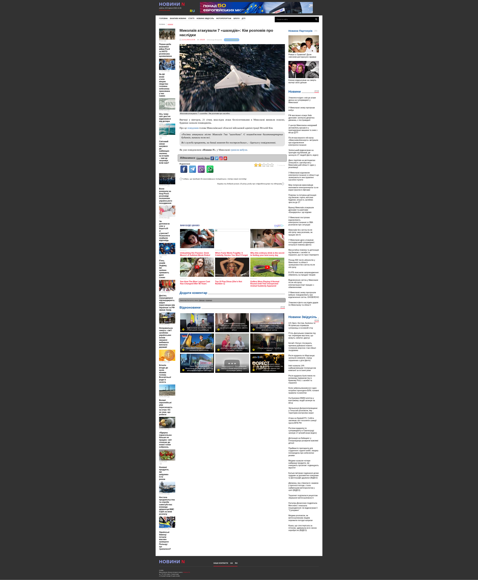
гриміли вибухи (239, 150)
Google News (203, 158)
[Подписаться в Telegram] (217, 158)
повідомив (193, 128)
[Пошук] (316, 19)
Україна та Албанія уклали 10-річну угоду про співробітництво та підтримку (249, 184)
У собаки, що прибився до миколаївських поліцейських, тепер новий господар (213, 179)
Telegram (202, 300)
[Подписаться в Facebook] (212, 158)
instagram (209, 300)
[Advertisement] (232, 203)
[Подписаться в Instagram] (221, 158)
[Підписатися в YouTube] (225, 158)
